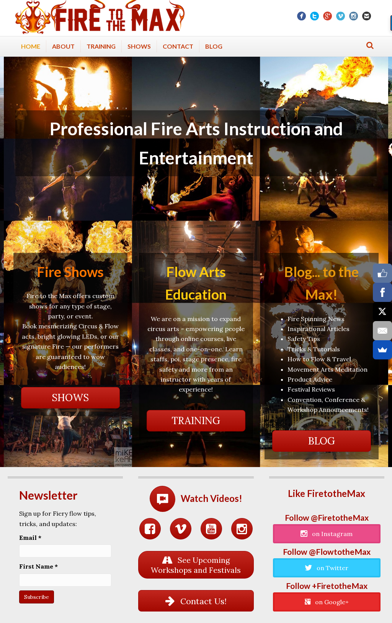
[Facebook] (382, 292)
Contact (178, 46)
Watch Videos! (211, 498)
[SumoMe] (382, 349)
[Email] (382, 330)
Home (30, 46)
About (63, 46)
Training (101, 46)
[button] (70, 397)
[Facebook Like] (382, 273)
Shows (139, 46)
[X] (382, 311)
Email (30, 537)
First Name (38, 566)
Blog (213, 46)
